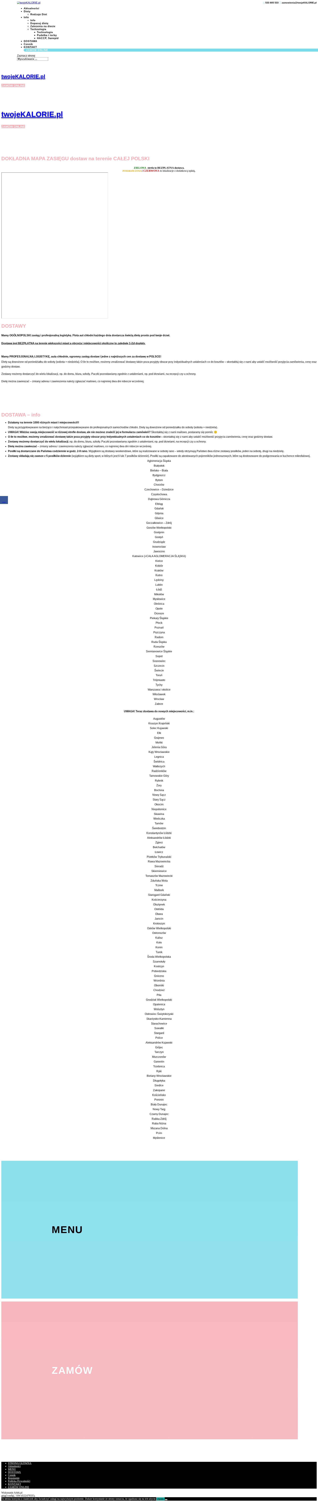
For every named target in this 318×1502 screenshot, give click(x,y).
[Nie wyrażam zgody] (166, 1499)
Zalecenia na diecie (42, 26)
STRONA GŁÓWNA (19, 1463)
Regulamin (13, 1478)
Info (26, 17)
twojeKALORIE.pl (23, 76)
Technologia (38, 29)
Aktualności (31, 8)
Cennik (28, 44)
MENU (12, 1469)
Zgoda (160, 1499)
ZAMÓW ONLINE (37, 50)
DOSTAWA (30, 41)
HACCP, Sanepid (48, 38)
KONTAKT (14, 1484)
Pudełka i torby (47, 35)
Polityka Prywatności (19, 1481)
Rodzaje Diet (38, 14)
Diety (27, 11)
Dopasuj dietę (39, 23)
